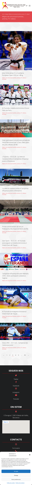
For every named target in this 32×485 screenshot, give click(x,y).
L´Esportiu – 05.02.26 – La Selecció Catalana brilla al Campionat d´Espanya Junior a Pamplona (15, 159)
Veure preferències (16, 479)
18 (24, 355)
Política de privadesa (20, 483)
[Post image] (16, 50)
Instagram (16, 392)
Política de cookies (11, 483)
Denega (16, 475)
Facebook (16, 386)
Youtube (16, 399)
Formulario (16, 448)
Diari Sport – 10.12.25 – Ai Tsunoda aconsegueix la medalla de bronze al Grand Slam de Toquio (14, 243)
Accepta (16, 471)
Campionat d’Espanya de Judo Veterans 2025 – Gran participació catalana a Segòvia (15, 276)
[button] (30, 455)
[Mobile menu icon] (30, 6)
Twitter (16, 379)
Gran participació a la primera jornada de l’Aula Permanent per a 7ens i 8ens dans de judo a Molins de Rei (16, 142)
